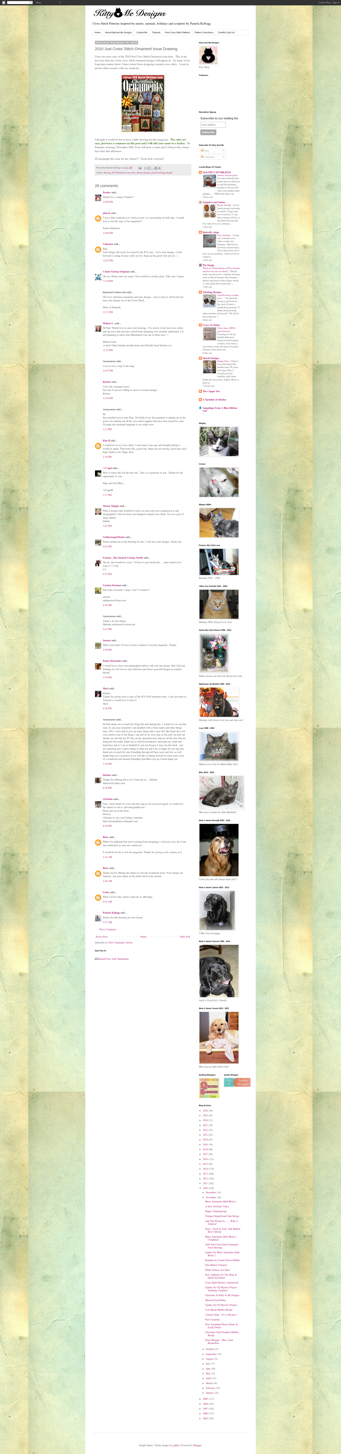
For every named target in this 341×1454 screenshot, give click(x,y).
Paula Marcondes (112, 661)
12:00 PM (108, 201)
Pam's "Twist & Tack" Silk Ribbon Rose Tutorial (222, 1230)
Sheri (106, 688)
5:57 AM (107, 922)
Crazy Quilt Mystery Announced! (222, 1282)
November (211, 1197)
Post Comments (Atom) (120, 942)
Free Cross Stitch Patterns (177, 32)
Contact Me (141, 32)
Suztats (107, 640)
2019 (206, 1144)
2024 (206, 1120)
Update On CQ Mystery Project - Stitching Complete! (221, 1289)
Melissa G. (108, 323)
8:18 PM (107, 787)
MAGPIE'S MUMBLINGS (217, 172)
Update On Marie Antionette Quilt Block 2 (222, 1254)
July (208, 1363)
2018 (206, 1149)
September (211, 1354)
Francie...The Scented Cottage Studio (123, 557)
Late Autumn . (224, 235)
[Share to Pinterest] (159, 168)
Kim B (106, 440)
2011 (206, 1183)
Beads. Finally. (224, 205)
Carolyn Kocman (112, 585)
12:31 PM (108, 312)
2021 (206, 1134)
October (210, 1349)
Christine (108, 799)
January (210, 1392)
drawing (107, 172)
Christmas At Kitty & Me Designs (222, 1295)
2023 (206, 1125)
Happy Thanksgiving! (216, 1211)
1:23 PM (107, 429)
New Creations (212, 1319)
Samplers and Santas (214, 202)
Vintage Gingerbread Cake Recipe (222, 1216)
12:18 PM (108, 281)
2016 (206, 1159)
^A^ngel (107, 468)
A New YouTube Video (217, 1206)
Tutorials (156, 32)
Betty (106, 837)
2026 (206, 1110)
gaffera (176, 1445)
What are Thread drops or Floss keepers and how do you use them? (221, 269)
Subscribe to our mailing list (219, 118)
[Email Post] (139, 167)
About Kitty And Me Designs (118, 32)
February (211, 1388)
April (209, 1378)
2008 (206, 1403)
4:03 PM (107, 546)
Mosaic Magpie (111, 506)
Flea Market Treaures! (216, 1265)
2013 (206, 1173)
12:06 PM (108, 233)
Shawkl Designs (211, 358)
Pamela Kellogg (111, 912)
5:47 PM (107, 629)
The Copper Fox (211, 391)
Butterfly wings (211, 232)
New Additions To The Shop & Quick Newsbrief (221, 1276)
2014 (206, 1168)
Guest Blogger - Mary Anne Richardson (219, 1341)
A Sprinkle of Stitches (214, 399)
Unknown (108, 244)
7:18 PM (107, 763)
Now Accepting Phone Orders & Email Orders (221, 1326)
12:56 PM (108, 398)
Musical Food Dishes (215, 1300)
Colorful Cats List (226, 32)
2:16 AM (107, 857)
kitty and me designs (140, 172)
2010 (206, 1188)
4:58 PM (107, 605)
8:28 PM (107, 825)
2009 (206, 1398)
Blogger (197, 1445)
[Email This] (146, 168)
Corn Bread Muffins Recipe (218, 1309)
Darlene (107, 775)
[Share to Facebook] (156, 168)
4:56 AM (107, 901)
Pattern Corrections (204, 32)
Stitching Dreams (212, 292)
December (211, 1192)
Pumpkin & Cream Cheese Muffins (222, 1260)
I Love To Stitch (211, 325)
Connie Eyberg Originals (116, 271)
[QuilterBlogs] (237, 1085)
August (210, 1358)
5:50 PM (107, 649)
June (208, 1368)
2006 (206, 1413)
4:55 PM (107, 574)
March (209, 1383)
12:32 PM (108, 350)
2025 (206, 1115)
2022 (206, 1130)
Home (98, 32)
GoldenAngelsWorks (114, 537)
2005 (206, 1418)
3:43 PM (107, 525)
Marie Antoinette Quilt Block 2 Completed (221, 1238)
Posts (206, 150)
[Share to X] (152, 168)
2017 (206, 1154)
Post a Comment (107, 929)
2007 (206, 1408)
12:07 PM (108, 260)
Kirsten (107, 382)
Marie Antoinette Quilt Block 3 (221, 1201)
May (208, 1373)
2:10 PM (107, 456)
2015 (206, 1164)
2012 (206, 1178)
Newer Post (101, 936)
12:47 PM (108, 370)
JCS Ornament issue (121, 172)
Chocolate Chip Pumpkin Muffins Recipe (222, 1333)
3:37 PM (107, 495)
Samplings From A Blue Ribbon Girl (220, 409)
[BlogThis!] (149, 168)
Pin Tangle (208, 265)
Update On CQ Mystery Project (221, 1305)
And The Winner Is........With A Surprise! (221, 1222)
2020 (206, 1139)
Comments (209, 156)
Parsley (107, 192)
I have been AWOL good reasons (226, 329)
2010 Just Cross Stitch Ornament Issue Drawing (221, 1246)
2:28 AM (107, 881)
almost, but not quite (227, 175)
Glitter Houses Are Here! (217, 1270)
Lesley (106, 892)
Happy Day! (223, 361)
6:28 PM (107, 708)
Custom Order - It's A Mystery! (221, 1314)
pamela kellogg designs (161, 172)
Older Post (185, 936)
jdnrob (106, 213)
